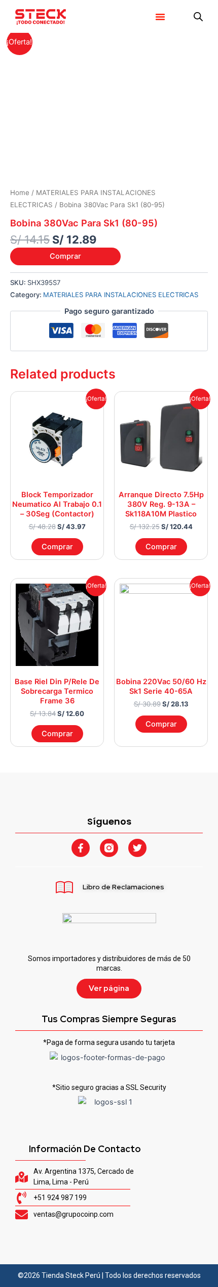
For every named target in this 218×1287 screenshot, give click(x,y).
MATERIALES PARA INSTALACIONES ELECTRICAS (120, 295)
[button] (160, 16)
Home (19, 192)
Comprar (65, 256)
